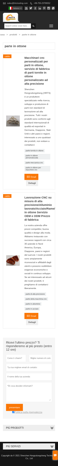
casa (2, 34)
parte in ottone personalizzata (32, 157)
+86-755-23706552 (42, 3)
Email (31, 176)
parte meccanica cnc (34, 163)
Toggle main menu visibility (51, 26)
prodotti (13, 34)
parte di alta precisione (35, 294)
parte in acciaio (32, 309)
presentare (14, 407)
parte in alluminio (33, 304)
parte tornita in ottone (34, 151)
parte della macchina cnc (36, 299)
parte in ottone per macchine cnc (33, 169)
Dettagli (32, 183)
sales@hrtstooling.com (17, 3)
